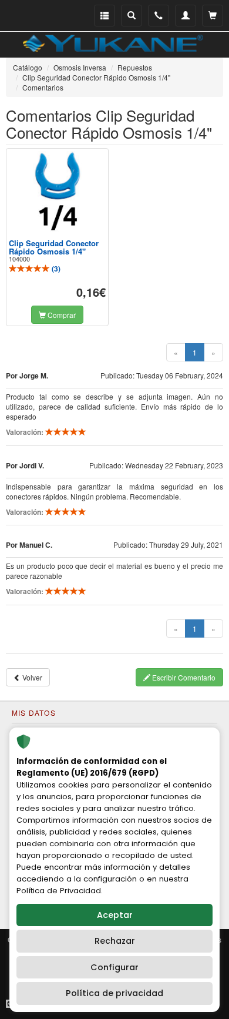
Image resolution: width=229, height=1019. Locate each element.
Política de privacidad (114, 993)
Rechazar (115, 941)
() (55, 268)
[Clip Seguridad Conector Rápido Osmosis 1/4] (57, 191)
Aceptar (115, 915)
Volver (31, 677)
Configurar (114, 967)
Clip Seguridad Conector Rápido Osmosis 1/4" (54, 247)
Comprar (61, 315)
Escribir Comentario (182, 677)
